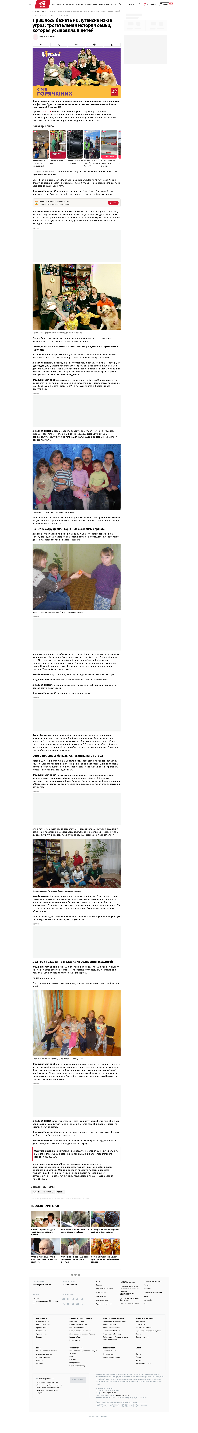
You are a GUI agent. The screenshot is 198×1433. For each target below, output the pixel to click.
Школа (71, 1357)
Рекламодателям (102, 1300)
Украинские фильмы (44, 1354)
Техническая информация (153, 1281)
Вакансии (147, 1289)
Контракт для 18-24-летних (113, 1331)
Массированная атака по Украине (82, 1334)
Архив (146, 1296)
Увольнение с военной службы (114, 1321)
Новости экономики (144, 1318)
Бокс (137, 1351)
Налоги (138, 1334)
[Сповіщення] (139, 4)
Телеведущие (101, 1296)
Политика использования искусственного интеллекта (130, 1287)
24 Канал (36, 11)
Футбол (138, 1354)
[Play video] (77, 72)
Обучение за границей (78, 1366)
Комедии (39, 1360)
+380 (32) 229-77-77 (109, 1393)
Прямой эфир (41, 1328)
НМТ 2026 (72, 1360)
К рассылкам (77, 1380)
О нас (98, 1281)
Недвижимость (109, 1348)
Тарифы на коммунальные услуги (148, 1331)
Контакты (147, 1285)
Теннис (138, 1357)
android (102, 1405)
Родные (44, 11)
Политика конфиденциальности (127, 1282)
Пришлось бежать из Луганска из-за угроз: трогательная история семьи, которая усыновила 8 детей (84, 11)
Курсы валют (141, 1325)
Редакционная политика (104, 1289)
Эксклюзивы (91, 4)
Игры (113, 4)
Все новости (58, 4)
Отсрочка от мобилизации (112, 1334)
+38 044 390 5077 (70, 1285)
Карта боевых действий (78, 1325)
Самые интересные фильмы (46, 1351)
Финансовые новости (144, 1328)
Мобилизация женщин (111, 1328)
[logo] (42, 4)
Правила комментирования (129, 1304)
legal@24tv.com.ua (122, 1395)
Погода (39, 1337)
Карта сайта (148, 1300)
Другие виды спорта (143, 1363)
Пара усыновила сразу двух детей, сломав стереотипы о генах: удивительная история (76, 173)
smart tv (127, 1405)
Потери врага (74, 1340)
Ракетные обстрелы (76, 1321)
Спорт (138, 1348)
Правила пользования (104, 1304)
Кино (38, 1348)
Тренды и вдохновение (111, 1357)
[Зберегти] (112, 44)
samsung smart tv (141, 1405)
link (64, 1299)
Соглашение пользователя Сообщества (129, 1299)
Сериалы (39, 1363)
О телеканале (101, 1292)
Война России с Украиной (80, 1318)
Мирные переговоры (77, 1328)
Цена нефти (140, 1321)
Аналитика (104, 4)
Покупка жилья (108, 1354)
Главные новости (42, 1321)
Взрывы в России (75, 1337)
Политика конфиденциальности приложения (127, 1293)
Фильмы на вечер (43, 1357)
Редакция (99, 1285)
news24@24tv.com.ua (42, 1285)
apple (114, 1405)
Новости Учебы (76, 1348)
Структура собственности (153, 1292)
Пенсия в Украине (142, 1337)
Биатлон (139, 1360)
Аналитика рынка (109, 1351)
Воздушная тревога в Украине (80, 1331)
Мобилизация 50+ (109, 1325)
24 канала (45, 111)
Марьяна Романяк (47, 37)
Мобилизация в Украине (113, 1318)
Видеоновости (41, 1331)
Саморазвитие (74, 1363)
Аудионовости (41, 1334)
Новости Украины (74, 4)
